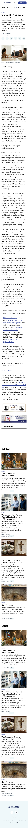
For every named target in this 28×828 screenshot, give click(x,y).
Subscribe (22, 2)
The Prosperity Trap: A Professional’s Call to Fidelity (12, 561)
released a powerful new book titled (13, 384)
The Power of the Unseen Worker (8, 474)
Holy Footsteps (7, 605)
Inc (18, 7)
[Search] (16, 2)
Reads (3, 7)
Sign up (14, 817)
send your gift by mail (15, 320)
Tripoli (16, 822)
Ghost (11, 822)
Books (23, 7)
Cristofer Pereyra (6, 33)
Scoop (9, 7)
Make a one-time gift (10, 318)
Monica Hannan (5, 534)
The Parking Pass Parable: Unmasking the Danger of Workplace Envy (11, 517)
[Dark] (14, 2)
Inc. (2, 489)
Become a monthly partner (12, 323)
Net (14, 7)
